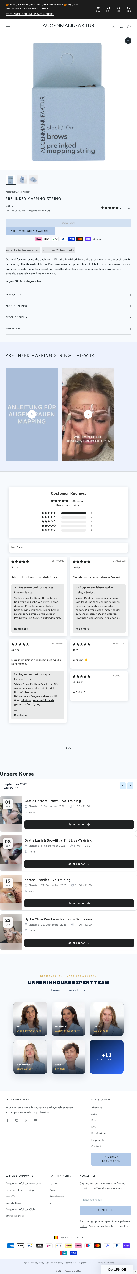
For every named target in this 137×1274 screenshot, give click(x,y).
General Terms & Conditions (101, 1263)
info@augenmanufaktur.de (37, 700)
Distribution (98, 1133)
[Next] (130, 785)
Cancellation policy (54, 1263)
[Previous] (123, 785)
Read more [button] (21, 629)
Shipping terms (80, 1263)
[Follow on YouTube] (35, 1120)
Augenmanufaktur (18, 192)
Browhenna (57, 1196)
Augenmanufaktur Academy (23, 1183)
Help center (98, 1140)
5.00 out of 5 (78, 501)
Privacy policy (37, 1263)
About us (96, 1107)
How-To (10, 1196)
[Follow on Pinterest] (26, 1120)
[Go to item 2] (22, 180)
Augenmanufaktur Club (20, 1209)
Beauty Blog (13, 1203)
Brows (53, 1190)
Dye (52, 1203)
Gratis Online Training (20, 1190)
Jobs (94, 1114)
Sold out (68, 223)
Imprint (26, 1263)
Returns (68, 1263)
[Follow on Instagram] (17, 1120)
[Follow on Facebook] (7, 1120)
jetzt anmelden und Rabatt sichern (30, 14)
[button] (110, 208)
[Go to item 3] (34, 180)
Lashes (54, 1183)
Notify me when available (30, 231)
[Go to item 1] (11, 180)
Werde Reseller (15, 1216)
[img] (20, 562)
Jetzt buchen (76, 824)
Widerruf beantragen (111, 1159)
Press (94, 1120)
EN (78, 1237)
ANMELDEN (105, 1210)
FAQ (93, 1127)
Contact (96, 1146)
